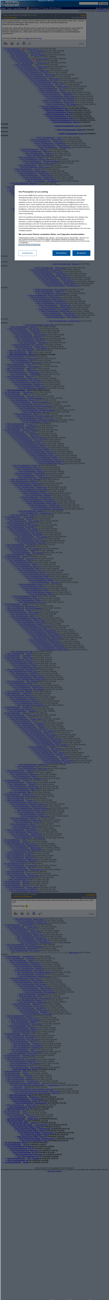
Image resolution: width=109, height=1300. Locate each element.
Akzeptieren (81, 253)
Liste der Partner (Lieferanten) (29, 245)
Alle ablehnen (61, 253)
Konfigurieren (27, 253)
